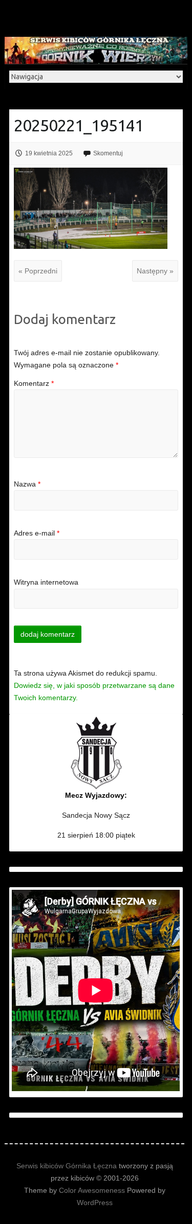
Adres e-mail (36, 533)
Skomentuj (108, 153)
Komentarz (34, 383)
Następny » (155, 271)
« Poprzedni (37, 271)
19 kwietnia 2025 (49, 153)
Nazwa (27, 484)
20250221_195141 (78, 125)
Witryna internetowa (46, 582)
